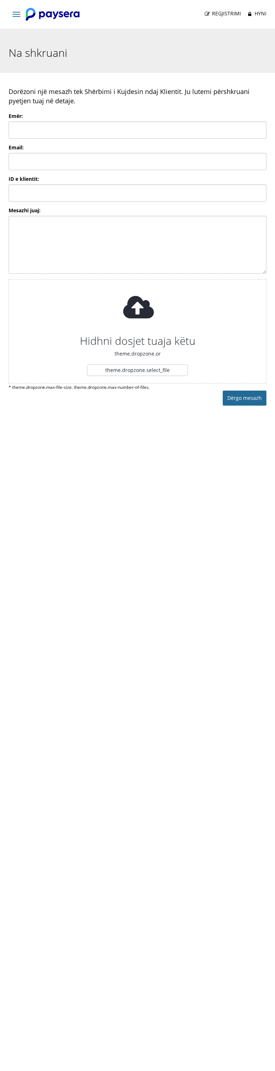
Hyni (259, 13)
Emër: (16, 116)
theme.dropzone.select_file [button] (137, 370)
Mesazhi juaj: (24, 210)
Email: (16, 147)
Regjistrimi (226, 13)
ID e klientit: (24, 178)
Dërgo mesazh (244, 398)
